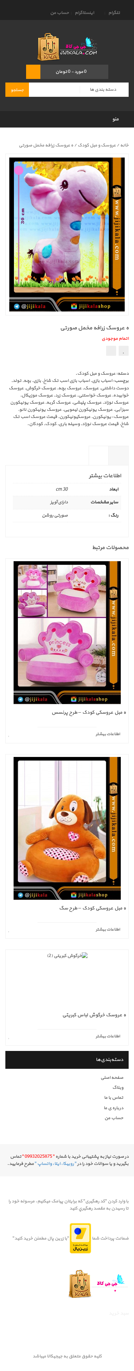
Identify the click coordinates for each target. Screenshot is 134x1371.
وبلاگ (117, 1087)
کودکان (36, 424)
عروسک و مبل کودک (97, 145)
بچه (27, 380)
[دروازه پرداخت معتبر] (80, 1238)
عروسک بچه (69, 388)
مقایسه (111, 351)
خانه (124, 145)
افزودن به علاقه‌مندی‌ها (124, 351)
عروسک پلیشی (87, 402)
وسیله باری (69, 424)
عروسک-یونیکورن (111, 416)
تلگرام (114, 12)
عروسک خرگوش (41, 388)
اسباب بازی (102, 380)
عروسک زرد (65, 395)
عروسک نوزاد (116, 402)
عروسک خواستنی (94, 395)
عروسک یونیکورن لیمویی (88, 409)
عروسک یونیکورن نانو (40, 409)
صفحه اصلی (111, 1077)
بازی (37, 380)
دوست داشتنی (115, 388)
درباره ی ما (113, 1108)
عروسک (91, 388)
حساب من (59, 12)
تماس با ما (113, 1097)
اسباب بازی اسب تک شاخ (66, 380)
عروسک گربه (58, 402)
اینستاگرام (84, 12)
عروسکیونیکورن (74, 416)
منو (115, 119)
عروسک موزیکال (37, 395)
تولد (17, 380)
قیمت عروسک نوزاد (100, 424)
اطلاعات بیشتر (118, 461)
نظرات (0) (98, 461)
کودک (50, 424)
